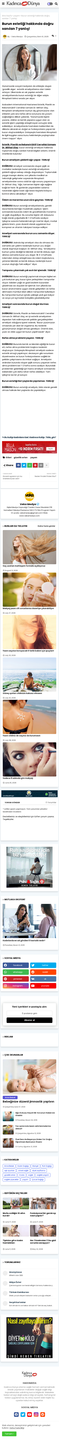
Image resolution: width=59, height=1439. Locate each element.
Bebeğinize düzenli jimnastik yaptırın (28, 1101)
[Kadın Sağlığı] (29, 921)
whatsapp (18, 972)
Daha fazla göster (46, 526)
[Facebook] (18, 465)
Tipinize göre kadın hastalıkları (13, 1241)
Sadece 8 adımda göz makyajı (18, 778)
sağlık (30, 1175)
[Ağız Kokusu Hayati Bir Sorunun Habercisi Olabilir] (8, 1116)
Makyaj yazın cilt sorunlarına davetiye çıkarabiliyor (28, 608)
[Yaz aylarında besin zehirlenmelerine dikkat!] (8, 1129)
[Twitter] (24, 465)
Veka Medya (28, 504)
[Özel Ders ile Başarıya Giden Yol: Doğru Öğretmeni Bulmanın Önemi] (8, 1143)
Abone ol (29, 1020)
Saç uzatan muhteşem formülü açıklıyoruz (24, 566)
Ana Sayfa (7, 15)
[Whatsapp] (29, 465)
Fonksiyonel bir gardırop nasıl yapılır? (43, 1214)
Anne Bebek (9, 1166)
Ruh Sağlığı (47, 1166)
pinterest (17, 979)
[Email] (40, 465)
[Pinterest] (35, 465)
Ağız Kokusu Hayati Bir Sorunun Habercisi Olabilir (35, 1114)
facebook (17, 965)
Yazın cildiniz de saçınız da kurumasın (21, 736)
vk (45, 979)
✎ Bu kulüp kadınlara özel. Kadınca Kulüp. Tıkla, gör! (29, 437)
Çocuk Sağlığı (37, 1179)
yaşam (16, 15)
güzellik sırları (21, 457)
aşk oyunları (9, 1170)
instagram (18, 985)
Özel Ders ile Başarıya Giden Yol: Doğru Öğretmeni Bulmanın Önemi (33, 1140)
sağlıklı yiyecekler (11, 1179)
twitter (45, 965)
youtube (45, 985)
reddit (45, 972)
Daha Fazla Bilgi (17, 1428)
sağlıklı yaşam (43, 1175)
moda (21, 1175)
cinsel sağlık (23, 1170)
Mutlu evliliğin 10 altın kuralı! (14, 1214)
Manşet (35, 1166)
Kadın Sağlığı (23, 1166)
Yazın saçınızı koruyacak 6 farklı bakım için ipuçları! (28, 651)
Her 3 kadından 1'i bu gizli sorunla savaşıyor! (43, 1241)
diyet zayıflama (38, 1170)
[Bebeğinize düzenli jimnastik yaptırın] (29, 1076)
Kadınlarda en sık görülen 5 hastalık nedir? (24, 940)
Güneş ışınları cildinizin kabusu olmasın (22, 693)
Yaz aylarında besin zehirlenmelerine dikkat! (33, 1127)
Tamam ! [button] (9, 1433)
